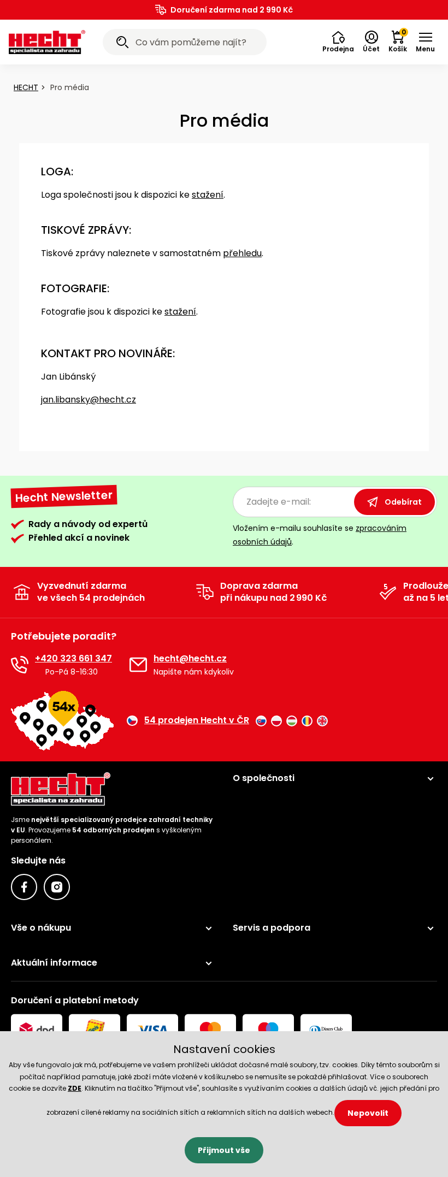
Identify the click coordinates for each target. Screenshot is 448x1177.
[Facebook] (24, 887)
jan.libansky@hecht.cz (88, 399)
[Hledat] (122, 44)
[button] (338, 42)
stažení (207, 194)
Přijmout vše (224, 1150)
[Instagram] (57, 887)
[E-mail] (138, 664)
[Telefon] (19, 664)
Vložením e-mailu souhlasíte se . (319, 535)
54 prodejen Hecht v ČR (196, 720)
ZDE (74, 1088)
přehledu (242, 253)
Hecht (26, 87)
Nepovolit (367, 1113)
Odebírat (403, 501)
